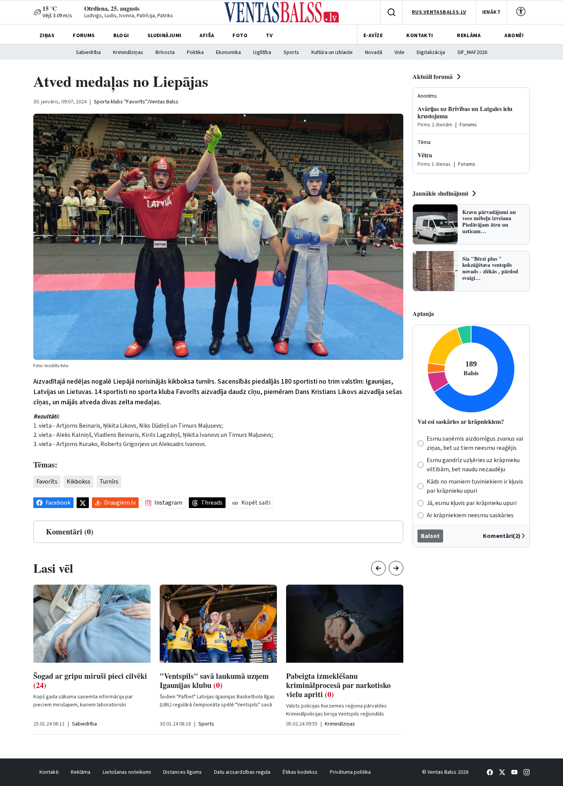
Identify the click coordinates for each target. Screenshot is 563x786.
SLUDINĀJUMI (164, 35)
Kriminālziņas (128, 52)
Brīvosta (165, 52)
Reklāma (80, 772)
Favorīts (46, 481)
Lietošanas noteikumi (127, 772)
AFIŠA (207, 35)
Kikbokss (78, 481)
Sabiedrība (88, 52)
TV (269, 35)
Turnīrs (109, 481)
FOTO (239, 35)
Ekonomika (228, 52)
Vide (399, 52)
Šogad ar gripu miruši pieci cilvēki (90, 680)
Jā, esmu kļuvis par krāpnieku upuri (472, 503)
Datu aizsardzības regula (242, 772)
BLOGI (121, 35)
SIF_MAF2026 (472, 52)
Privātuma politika (350, 772)
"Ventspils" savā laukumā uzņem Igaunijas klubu (214, 680)
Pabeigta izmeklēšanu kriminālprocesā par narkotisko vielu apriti (338, 685)
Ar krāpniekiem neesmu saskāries (470, 515)
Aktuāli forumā (432, 76)
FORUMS (84, 35)
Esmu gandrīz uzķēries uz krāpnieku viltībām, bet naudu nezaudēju (473, 465)
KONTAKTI (419, 35)
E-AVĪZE (373, 35)
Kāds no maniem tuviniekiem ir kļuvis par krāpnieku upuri (475, 486)
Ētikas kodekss (300, 772)
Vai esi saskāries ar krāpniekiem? (460, 421)
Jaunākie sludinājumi (440, 193)
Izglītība (262, 52)
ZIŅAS (46, 35)
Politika (195, 52)
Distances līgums (182, 772)
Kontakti (49, 772)
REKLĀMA (469, 35)
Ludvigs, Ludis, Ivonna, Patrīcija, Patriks (128, 16)
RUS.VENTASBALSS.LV (439, 12)
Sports (291, 52)
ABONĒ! (514, 35)
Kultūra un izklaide (332, 52)
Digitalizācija (431, 52)
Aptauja (423, 313)
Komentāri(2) (501, 536)
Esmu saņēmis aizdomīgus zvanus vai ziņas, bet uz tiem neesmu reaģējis (475, 443)
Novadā (373, 52)
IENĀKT (491, 12)
